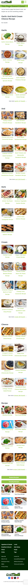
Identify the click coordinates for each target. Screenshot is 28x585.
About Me (3, 556)
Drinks (3, 552)
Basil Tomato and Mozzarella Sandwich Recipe (20, 155)
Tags (15, 552)
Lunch (15, 544)
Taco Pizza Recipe (20, 415)
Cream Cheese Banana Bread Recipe (7, 273)
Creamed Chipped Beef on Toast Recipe (7, 292)
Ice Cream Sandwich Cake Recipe (20, 311)
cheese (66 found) (19, 395)
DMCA (2, 564)
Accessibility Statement (19, 559)
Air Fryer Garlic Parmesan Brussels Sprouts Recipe (7, 78)
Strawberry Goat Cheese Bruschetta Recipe (20, 389)
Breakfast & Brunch (6, 547)
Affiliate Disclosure (18, 561)
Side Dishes (17, 547)
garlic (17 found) (20, 101)
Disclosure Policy (5, 561)
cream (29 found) (20, 317)
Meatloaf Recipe (7, 415)
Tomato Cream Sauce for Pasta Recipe (20, 273)
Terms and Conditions (19, 564)
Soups (15, 549)
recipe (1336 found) (19, 469)
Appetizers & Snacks (6, 544)
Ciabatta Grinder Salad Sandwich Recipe (7, 156)
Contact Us (16, 556)
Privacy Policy (4, 566)
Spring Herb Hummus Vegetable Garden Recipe (21, 201)
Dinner (3, 549)
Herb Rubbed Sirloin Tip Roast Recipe (7, 201)
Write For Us (4, 559)
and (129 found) (20, 179)
